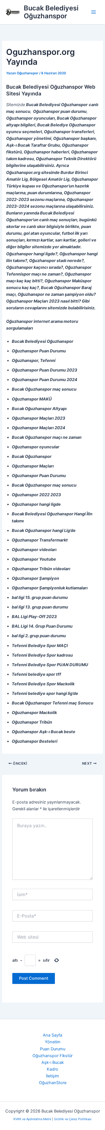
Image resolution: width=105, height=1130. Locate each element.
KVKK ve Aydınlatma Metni (32, 1119)
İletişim (52, 1075)
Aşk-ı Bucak (52, 1062)
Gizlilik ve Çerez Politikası (73, 1119)
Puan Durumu (52, 1048)
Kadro (52, 1069)
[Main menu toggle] (93, 12)
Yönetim (52, 1041)
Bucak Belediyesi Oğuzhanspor (51, 12)
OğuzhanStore (52, 1082)
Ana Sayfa (52, 1035)
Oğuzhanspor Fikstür (52, 1055)
